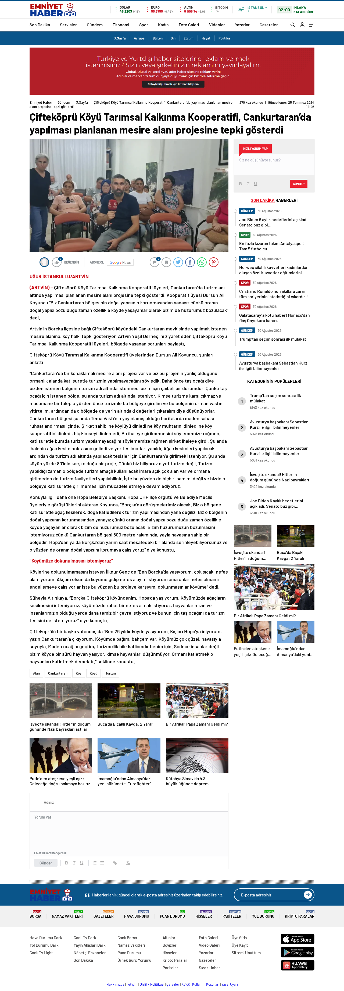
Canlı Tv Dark (85, 937)
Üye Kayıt (240, 945)
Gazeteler (269, 24)
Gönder (46, 862)
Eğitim (189, 38)
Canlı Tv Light (41, 952)
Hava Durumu (136, 914)
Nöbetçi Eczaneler (90, 952)
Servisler (68, 24)
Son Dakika (40, 24)
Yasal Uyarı (229, 984)
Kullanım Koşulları (205, 984)
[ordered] (94, 863)
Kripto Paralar (299, 914)
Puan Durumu (172, 914)
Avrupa (139, 38)
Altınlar (169, 937)
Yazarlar (242, 24)
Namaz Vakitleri (67, 914)
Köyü (93, 673)
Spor (143, 24)
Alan (36, 673)
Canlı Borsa (127, 937)
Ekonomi (121, 24)
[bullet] (102, 863)
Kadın (163, 24)
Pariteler (232, 914)
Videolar (217, 24)
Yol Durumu (263, 914)
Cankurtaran (57, 673)
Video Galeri (209, 945)
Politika (224, 38)
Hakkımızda (115, 984)
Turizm (111, 673)
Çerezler (172, 984)
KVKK (185, 984)
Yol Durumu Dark (44, 945)
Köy (78, 673)
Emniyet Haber (41, 102)
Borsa (35, 914)
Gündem (95, 24)
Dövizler (170, 945)
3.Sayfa (120, 38)
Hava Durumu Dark (46, 937)
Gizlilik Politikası (152, 984)
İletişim (132, 984)
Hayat (206, 38)
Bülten (158, 38)
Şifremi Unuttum (246, 952)
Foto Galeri (189, 24)
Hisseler (203, 914)
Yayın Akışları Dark (90, 945)
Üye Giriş (239, 937)
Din (173, 38)
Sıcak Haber (209, 967)
